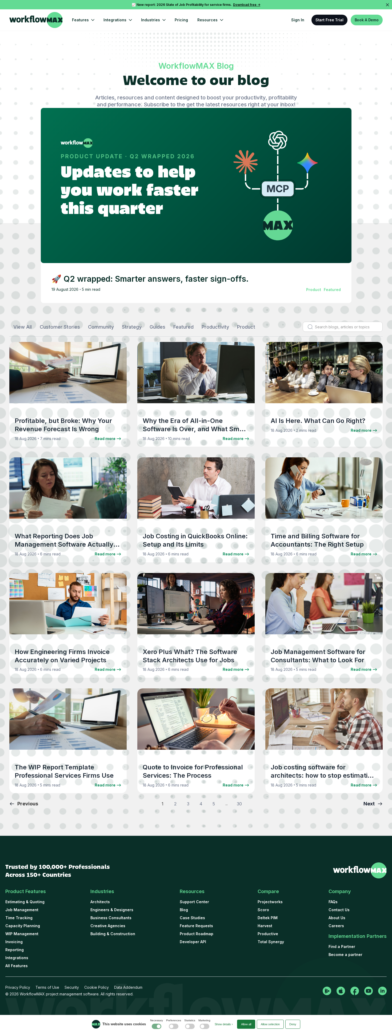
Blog (184, 909)
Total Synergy (271, 941)
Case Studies (192, 917)
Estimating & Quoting (25, 901)
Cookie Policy (96, 987)
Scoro (263, 909)
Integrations (16, 957)
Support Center (194, 901)
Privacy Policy (17, 987)
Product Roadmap (196, 933)
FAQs (333, 901)
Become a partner (345, 954)
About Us (337, 917)
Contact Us (339, 909)
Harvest (265, 925)
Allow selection (270, 1024)
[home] (36, 20)
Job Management (21, 909)
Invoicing (14, 941)
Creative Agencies (107, 925)
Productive (268, 933)
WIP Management (21, 933)
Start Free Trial (329, 20)
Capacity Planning (22, 925)
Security (72, 987)
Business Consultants (110, 917)
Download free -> (246, 5)
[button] (83, 20)
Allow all (246, 1024)
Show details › (224, 1024)
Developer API (193, 941)
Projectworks (270, 901)
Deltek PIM (268, 917)
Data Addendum (128, 987)
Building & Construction (112, 933)
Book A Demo (367, 20)
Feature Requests (196, 925)
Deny (292, 1024)
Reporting (14, 949)
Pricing (181, 20)
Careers (336, 925)
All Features (16, 965)
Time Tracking (19, 917)
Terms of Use (47, 987)
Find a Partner (342, 946)
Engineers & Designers (111, 909)
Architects (100, 901)
